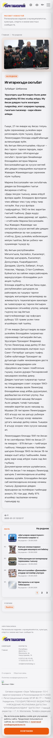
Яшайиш (9, 607)
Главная (5, 35)
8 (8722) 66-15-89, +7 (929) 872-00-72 (26, 659)
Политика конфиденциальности (14, 678)
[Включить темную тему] (30, 5)
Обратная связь (20, 673)
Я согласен (26, 731)
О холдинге (6, 673)
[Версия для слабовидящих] (36, 5)
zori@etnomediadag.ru (27, 664)
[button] (48, 5)
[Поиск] (24, 5)
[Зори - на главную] (14, 5)
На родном (17, 35)
